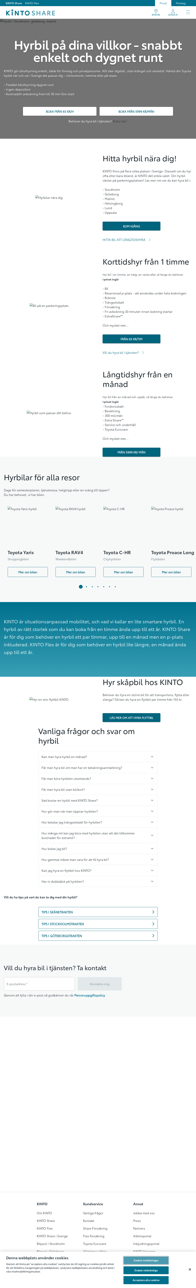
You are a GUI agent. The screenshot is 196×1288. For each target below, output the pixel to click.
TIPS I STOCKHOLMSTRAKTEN (63, 924)
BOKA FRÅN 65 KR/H (60, 111)
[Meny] (188, 12)
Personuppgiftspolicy (89, 995)
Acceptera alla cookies (146, 1280)
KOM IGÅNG (131, 226)
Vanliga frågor (93, 1213)
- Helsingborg (113, 203)
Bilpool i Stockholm (51, 1243)
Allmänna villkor (95, 1251)
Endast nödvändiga (146, 1270)
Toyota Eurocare (94, 1243)
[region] (98, 1270)
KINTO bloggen (144, 1251)
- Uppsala (110, 212)
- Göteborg (111, 194)
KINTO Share (14, 3)
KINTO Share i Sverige (52, 1236)
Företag (181, 3)
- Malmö (109, 198)
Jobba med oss (144, 1213)
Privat (163, 3)
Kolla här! (120, 121)
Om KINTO (44, 1213)
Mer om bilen (27, 572)
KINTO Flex (32, 3)
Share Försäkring (95, 1228)
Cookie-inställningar (146, 1260)
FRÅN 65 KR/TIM (131, 339)
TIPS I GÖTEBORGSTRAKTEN (62, 935)
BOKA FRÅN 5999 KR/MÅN (136, 111)
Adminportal (142, 1236)
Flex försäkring (93, 1236)
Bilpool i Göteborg (50, 1251)
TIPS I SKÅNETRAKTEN (57, 912)
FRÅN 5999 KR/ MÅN (131, 452)
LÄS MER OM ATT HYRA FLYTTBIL (132, 717)
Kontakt (88, 1220)
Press (137, 1220)
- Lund (107, 208)
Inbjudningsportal (146, 1243)
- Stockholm (111, 189)
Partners (139, 1228)
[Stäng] (190, 1269)
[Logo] (30, 12)
